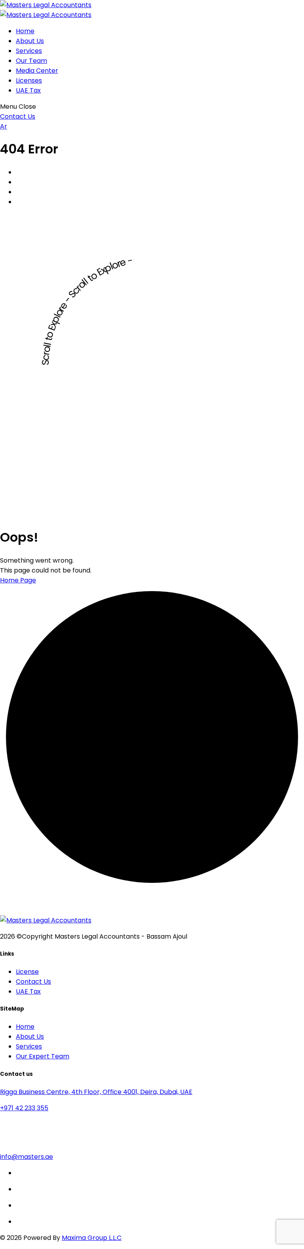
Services (29, 50)
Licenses (29, 80)
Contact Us (33, 981)
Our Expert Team (42, 1056)
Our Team (31, 60)
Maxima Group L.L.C (92, 1237)
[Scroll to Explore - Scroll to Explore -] (152, 514)
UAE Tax (28, 90)
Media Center (37, 70)
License (27, 971)
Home (25, 31)
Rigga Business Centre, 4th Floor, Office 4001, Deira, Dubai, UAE (96, 1091)
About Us (30, 40)
